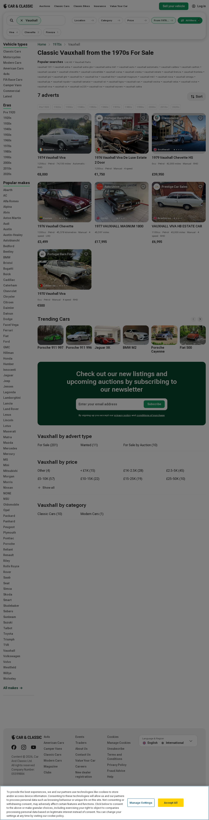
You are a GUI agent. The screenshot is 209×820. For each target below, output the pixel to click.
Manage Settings (141, 802)
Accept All (171, 802)
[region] (104, 803)
